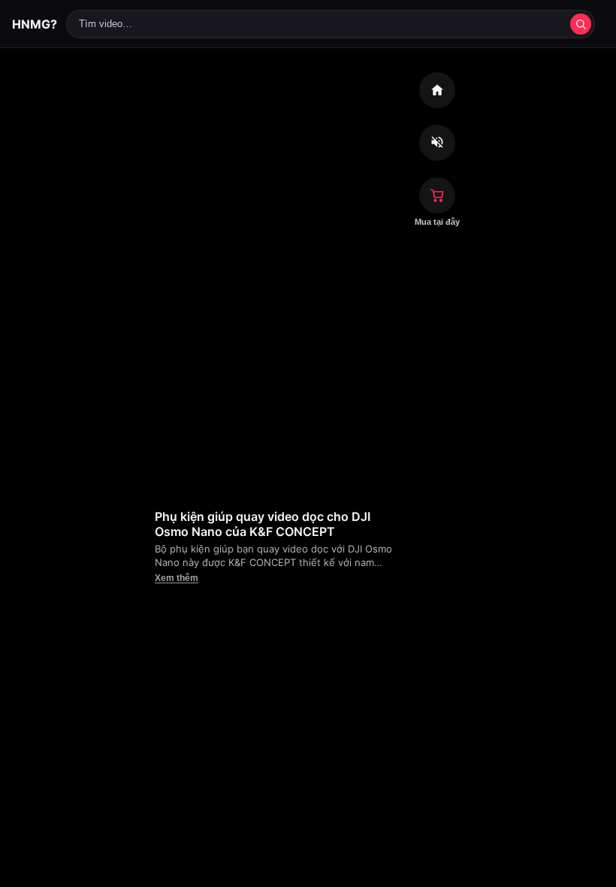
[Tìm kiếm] (580, 24)
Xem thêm (176, 578)
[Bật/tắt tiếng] (437, 143)
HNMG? (34, 24)
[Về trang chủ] (437, 90)
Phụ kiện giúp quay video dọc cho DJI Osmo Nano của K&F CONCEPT (262, 524)
